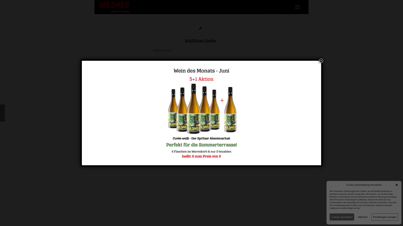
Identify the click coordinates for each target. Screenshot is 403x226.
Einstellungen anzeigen (385, 217)
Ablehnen (363, 217)
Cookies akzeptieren (341, 217)
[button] (396, 184)
